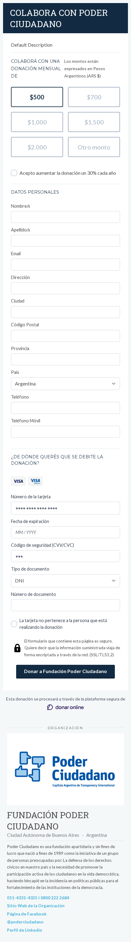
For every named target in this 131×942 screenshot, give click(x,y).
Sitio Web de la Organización (36, 905)
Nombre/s (20, 206)
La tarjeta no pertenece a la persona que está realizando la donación (63, 624)
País (15, 372)
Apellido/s (20, 229)
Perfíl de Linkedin (24, 930)
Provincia (20, 348)
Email (16, 253)
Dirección (20, 277)
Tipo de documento (30, 568)
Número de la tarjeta (31, 496)
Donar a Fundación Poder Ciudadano (65, 671)
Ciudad (17, 300)
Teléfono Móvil (25, 420)
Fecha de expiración (30, 521)
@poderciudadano (25, 921)
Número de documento (33, 594)
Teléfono (20, 396)
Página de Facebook (27, 914)
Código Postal (25, 324)
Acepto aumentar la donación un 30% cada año (67, 173)
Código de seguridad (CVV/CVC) (42, 545)
